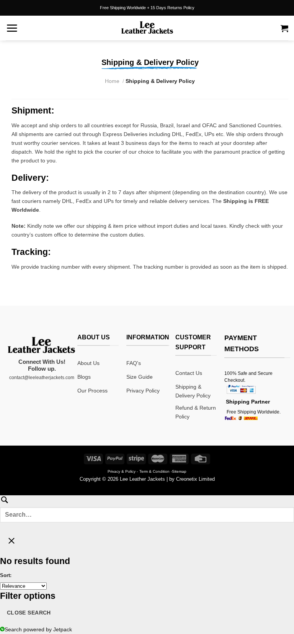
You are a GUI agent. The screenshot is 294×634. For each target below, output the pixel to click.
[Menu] (12, 28)
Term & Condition (154, 471)
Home (112, 81)
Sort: (5, 575)
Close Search (29, 613)
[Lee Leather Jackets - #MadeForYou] (147, 28)
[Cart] (284, 28)
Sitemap (179, 471)
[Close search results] (11, 543)
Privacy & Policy (122, 471)
